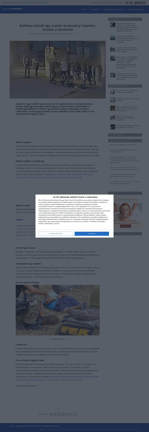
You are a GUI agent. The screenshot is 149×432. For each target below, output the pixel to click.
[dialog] (74, 216)
